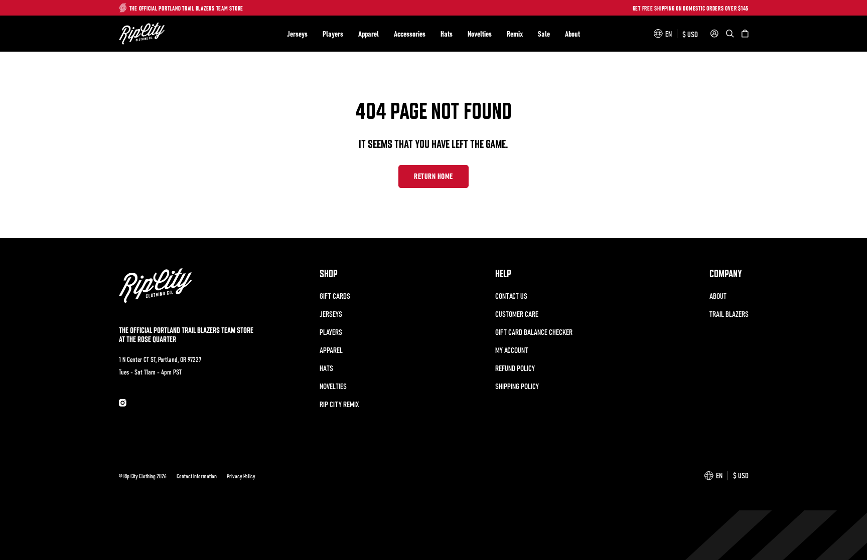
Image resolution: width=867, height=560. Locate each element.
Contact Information (197, 475)
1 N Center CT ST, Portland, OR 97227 (160, 359)
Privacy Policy (241, 475)
